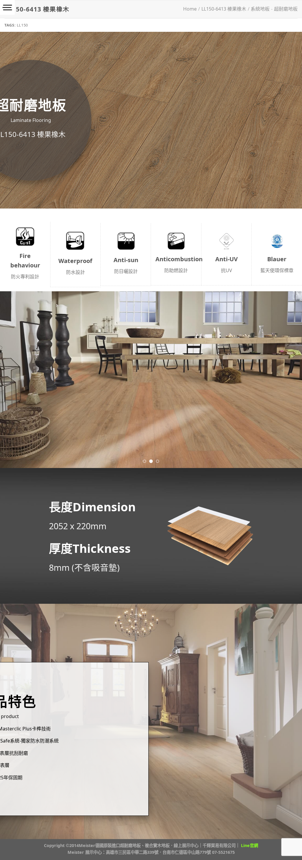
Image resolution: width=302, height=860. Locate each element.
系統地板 (260, 9)
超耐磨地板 (286, 9)
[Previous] (13, 379)
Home (190, 9)
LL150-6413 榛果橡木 (223, 9)
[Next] (288, 379)
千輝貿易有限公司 (219, 845)
